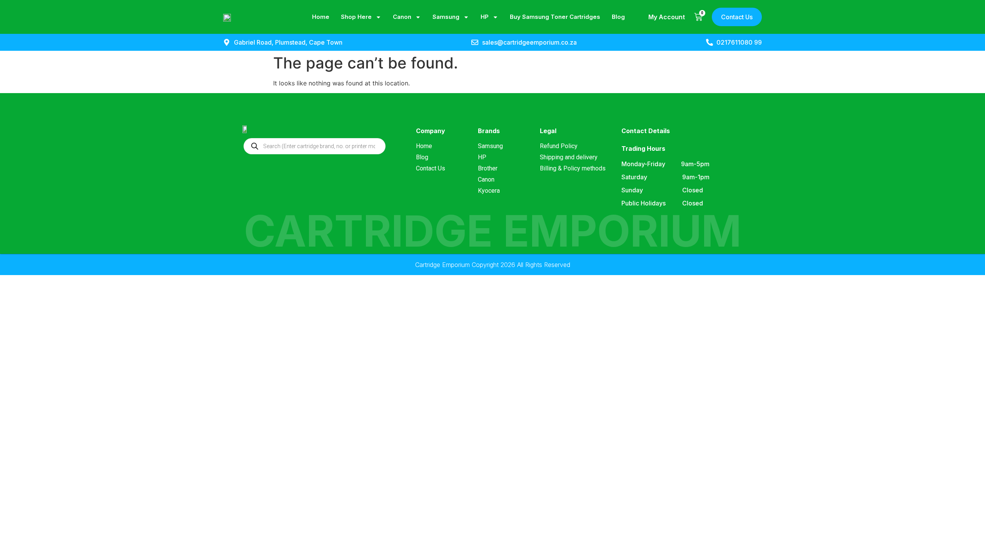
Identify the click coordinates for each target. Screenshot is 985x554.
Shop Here (356, 16)
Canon (402, 16)
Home (320, 16)
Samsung (445, 16)
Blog (618, 16)
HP (485, 16)
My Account (666, 17)
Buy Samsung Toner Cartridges (555, 16)
